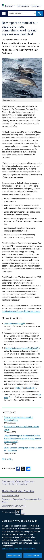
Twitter (18, 388)
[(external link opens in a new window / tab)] (18, 469)
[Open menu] (4, 13)
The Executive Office (10, 495)
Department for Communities (14, 506)
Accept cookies (32, 555)
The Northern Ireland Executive (18, 491)
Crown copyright (8, 481)
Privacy (4, 484)
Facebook (31, 388)
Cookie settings (8, 512)
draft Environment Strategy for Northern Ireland (21, 311)
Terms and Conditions (24, 481)
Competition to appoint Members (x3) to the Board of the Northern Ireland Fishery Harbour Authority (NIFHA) (22, 439)
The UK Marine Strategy (14, 323)
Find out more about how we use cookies (19, 548)
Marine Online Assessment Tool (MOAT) (22, 348)
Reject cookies (14, 555)
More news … (7, 459)
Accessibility (22, 484)
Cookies (12, 484)
